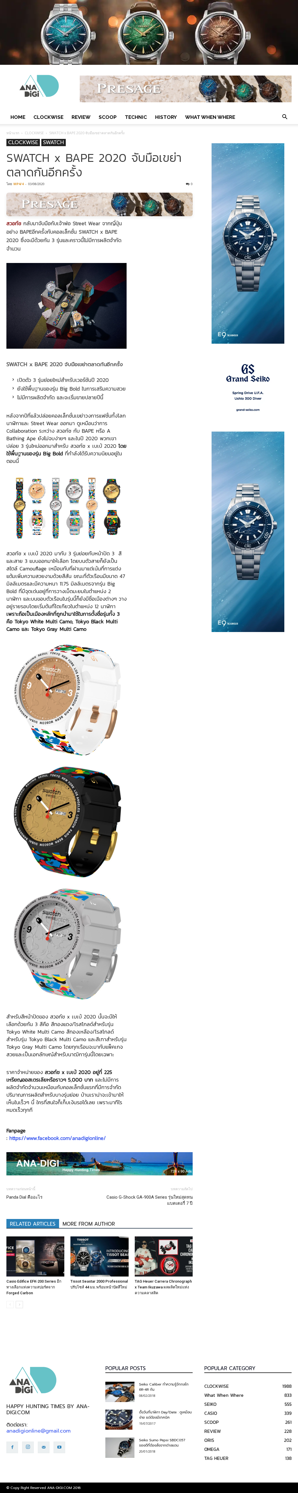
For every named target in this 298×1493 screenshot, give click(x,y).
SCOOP (108, 117)
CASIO (210, 1413)
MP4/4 (18, 184)
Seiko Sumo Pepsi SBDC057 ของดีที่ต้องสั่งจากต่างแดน (162, 1442)
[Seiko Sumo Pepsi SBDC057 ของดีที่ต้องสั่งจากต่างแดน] (119, 1447)
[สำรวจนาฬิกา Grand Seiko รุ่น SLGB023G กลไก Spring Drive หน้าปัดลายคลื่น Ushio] (248, 387)
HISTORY (166, 117)
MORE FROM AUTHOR (89, 1224)
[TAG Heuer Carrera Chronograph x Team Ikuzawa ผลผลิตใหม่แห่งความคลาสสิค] (164, 1256)
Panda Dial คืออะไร (24, 1197)
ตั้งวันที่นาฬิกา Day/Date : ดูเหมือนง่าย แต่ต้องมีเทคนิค (165, 1415)
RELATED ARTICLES (33, 1224)
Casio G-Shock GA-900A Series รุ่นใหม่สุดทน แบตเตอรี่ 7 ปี (150, 1200)
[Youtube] (59, 1447)
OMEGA (211, 1449)
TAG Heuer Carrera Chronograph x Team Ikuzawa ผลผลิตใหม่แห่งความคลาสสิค (163, 1287)
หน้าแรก (12, 132)
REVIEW (81, 117)
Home (17, 117)
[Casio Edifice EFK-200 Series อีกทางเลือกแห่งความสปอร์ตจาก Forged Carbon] (35, 1256)
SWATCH (53, 142)
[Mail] (43, 1447)
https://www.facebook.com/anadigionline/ (57, 1138)
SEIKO (210, 1404)
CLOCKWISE (48, 117)
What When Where (210, 117)
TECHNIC (136, 117)
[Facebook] (12, 1447)
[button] (285, 117)
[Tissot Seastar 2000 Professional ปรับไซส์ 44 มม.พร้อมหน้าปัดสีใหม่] (99, 1256)
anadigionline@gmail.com (38, 1431)
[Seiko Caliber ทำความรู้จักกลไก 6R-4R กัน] (119, 1392)
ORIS (209, 1440)
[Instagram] (28, 1447)
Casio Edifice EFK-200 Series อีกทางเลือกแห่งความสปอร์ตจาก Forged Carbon (33, 1287)
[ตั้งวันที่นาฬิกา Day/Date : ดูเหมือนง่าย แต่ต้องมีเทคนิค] (118, 1420)
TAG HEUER (216, 1458)
